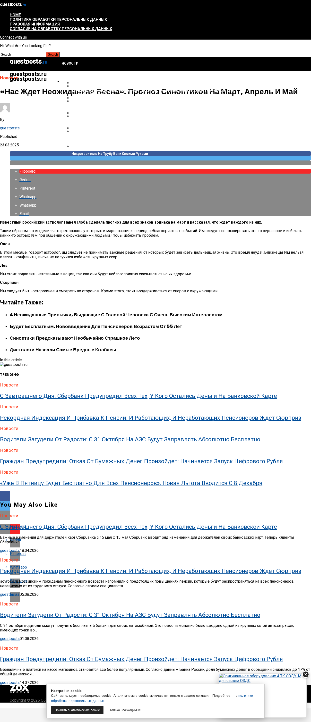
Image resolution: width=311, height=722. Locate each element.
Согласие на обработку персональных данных (61, 28)
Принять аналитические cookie (77, 710)
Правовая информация (35, 24)
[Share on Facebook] (155, 496)
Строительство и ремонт (86, 82)
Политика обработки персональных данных (58, 19)
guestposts (10, 128)
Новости (70, 63)
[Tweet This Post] (160, 158)
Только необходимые (125, 710)
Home (15, 15)
